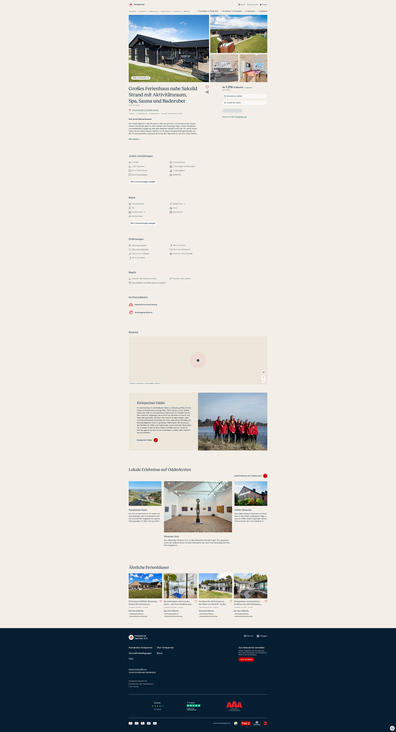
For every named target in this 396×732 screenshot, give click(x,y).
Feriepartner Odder (144, 440)
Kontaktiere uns (240, 117)
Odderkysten (153, 11)
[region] (198, 360)
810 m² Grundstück (139, 175)
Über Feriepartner (165, 648)
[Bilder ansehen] (169, 48)
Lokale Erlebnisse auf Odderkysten (248, 476)
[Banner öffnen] (392, 728)
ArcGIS (132, 383)
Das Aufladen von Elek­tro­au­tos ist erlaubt (149, 283)
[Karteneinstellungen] (264, 372)
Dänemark (132, 11)
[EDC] (235, 723)
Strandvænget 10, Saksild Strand (145, 110)
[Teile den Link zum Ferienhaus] (207, 92)
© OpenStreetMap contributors (152, 383)
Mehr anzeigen (134, 139)
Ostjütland (142, 11)
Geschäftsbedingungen (140, 653)
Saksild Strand (165, 11)
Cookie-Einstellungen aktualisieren (142, 672)
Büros (160, 653)
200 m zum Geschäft (140, 249)
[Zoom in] (263, 377)
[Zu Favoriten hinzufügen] (207, 87)
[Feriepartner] (137, 4)
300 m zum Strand (139, 245)
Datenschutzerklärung (137, 669)
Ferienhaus (177, 11)
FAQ (131, 659)
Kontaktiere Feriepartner (141, 648)
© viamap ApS (139, 383)
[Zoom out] (263, 381)
